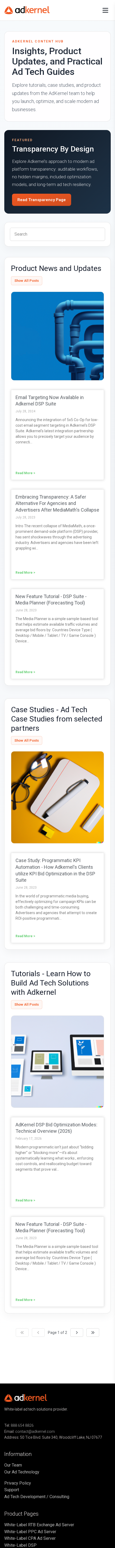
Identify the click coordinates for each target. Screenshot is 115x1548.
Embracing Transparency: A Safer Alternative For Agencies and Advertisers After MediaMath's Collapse (57, 503)
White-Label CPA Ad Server (30, 1538)
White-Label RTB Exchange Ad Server (39, 1524)
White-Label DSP (20, 1545)
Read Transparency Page (41, 199)
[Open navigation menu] (105, 10)
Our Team (13, 1465)
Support (11, 1489)
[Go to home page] (31, 10)
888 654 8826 (22, 1425)
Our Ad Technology (21, 1472)
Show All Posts (26, 281)
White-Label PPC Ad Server (30, 1531)
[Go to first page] (22, 1332)
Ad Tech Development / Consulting (36, 1496)
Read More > (25, 473)
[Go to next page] (76, 1332)
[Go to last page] (92, 1332)
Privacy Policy (17, 1483)
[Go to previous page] (38, 1332)
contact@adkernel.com (35, 1431)
